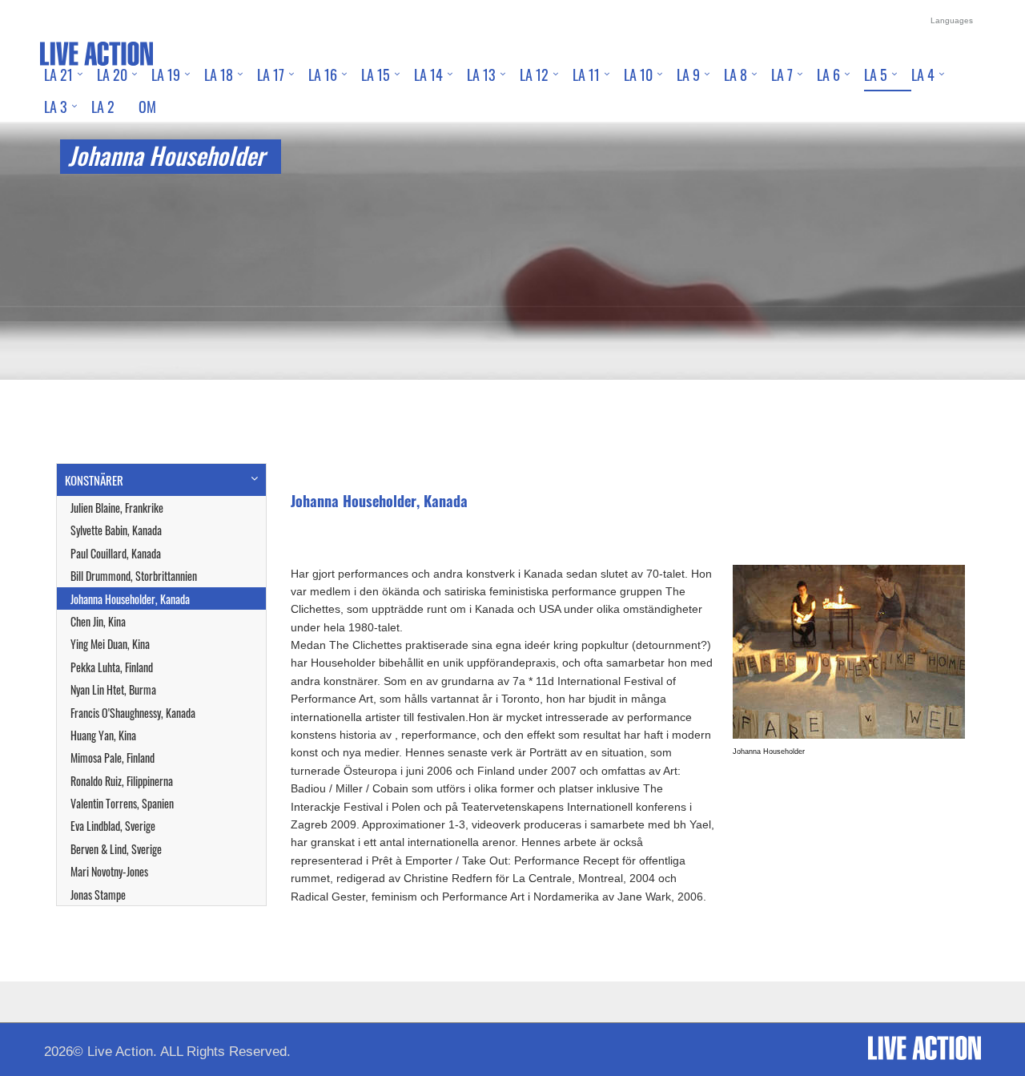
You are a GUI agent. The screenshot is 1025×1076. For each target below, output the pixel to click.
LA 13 (481, 74)
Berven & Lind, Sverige (116, 848)
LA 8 (735, 74)
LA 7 (782, 74)
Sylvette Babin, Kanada (116, 530)
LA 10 (638, 74)
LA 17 (270, 74)
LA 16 (322, 74)
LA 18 (218, 74)
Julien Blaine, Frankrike (116, 507)
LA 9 (688, 74)
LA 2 (103, 106)
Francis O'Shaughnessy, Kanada (132, 712)
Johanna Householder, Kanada (130, 598)
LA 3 (55, 106)
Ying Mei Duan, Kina (110, 643)
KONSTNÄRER (94, 480)
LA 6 (828, 74)
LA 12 (534, 74)
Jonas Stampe (98, 894)
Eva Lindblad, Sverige (112, 825)
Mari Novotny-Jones (109, 871)
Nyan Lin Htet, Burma (113, 689)
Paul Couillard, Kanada (115, 553)
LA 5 (875, 74)
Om (147, 106)
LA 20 (112, 74)
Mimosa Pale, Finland (112, 757)
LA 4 (923, 74)
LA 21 (58, 74)
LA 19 (165, 74)
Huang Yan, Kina (103, 735)
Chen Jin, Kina (98, 621)
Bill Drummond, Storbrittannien (133, 575)
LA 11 (586, 74)
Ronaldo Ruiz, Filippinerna (121, 780)
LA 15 (375, 74)
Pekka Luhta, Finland (111, 667)
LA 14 (428, 74)
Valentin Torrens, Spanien (122, 803)
